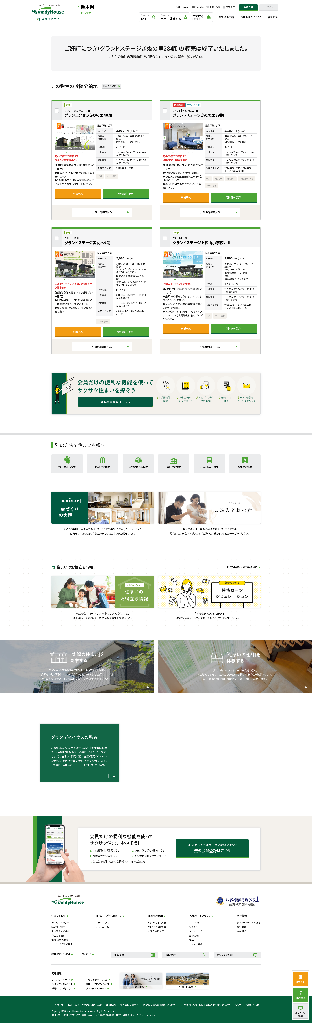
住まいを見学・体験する (109, 916)
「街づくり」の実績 (157, 927)
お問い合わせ (252, 1005)
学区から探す (58, 935)
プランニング (195, 931)
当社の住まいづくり (250, 17)
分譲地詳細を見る (102, 212)
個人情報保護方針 (129, 1005)
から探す (67, 467)
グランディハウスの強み (249, 922)
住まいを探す (58, 916)
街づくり (193, 927)
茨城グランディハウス (62, 984)
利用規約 (111, 1005)
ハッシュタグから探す (62, 944)
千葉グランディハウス (96, 979)
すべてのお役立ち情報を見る (241, 567)
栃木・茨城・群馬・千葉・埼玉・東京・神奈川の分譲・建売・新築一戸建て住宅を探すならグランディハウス (103, 1015)
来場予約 (78, 193)
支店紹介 (241, 931)
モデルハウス (102, 922)
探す (145, 17)
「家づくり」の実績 (157, 922)
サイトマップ (57, 1005)
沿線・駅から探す (60, 940)
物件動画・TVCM (60, 954)
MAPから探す (58, 927)
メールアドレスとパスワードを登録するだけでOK (212, 848)
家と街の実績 (226, 17)
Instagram (184, 7)
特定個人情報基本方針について (159, 1005)
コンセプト (194, 922)
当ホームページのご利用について (85, 1005)
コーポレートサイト (60, 979)
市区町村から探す (60, 922)
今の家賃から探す (60, 931)
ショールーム (102, 927)
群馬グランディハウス (62, 988)
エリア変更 (85, 13)
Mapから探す (109, 86)
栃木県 (87, 6)
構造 (191, 940)
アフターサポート (197, 944)
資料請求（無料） (126, 193)
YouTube (199, 7)
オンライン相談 (225, 955)
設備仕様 (194, 935)
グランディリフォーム (96, 988)
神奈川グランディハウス (97, 984)
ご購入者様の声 (156, 931)
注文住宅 (198, 17)
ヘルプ (238, 1005)
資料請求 (170, 955)
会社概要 (241, 927)
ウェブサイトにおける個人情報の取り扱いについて (205, 1005)
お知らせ (86, 954)
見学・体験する (171, 17)
